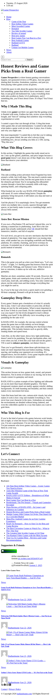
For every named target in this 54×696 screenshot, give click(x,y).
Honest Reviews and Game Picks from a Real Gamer (28, 512)
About (9, 52)
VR (32, 229)
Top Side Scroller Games (22, 31)
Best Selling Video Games (22, 24)
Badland (15, 45)
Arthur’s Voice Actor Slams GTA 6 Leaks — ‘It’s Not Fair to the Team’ (27, 672)
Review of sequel (19, 33)
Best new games (18, 36)
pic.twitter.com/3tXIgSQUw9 (30, 558)
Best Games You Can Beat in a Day (26, 38)
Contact (4, 689)
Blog (8, 19)
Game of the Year (19, 21)
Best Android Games (20, 40)
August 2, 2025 (35, 565)
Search (29, 60)
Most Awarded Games (21, 26)
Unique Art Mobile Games (23, 47)
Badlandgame (14, 599)
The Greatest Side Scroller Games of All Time (25, 533)
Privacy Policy (15, 689)
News (8, 50)
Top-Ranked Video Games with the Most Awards (26, 535)
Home (8, 17)
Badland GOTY (18, 43)
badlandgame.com (24, 694)
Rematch (15, 29)
